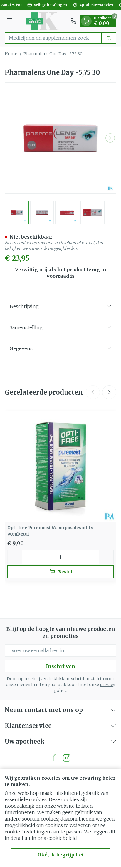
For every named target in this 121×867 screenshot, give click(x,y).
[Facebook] (54, 758)
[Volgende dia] (109, 392)
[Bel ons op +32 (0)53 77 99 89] (73, 21)
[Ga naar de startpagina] (42, 21)
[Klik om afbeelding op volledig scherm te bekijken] (60, 138)
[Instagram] (66, 758)
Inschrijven (60, 666)
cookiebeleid (62, 838)
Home (11, 53)
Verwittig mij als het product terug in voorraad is (60, 273)
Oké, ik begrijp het (61, 855)
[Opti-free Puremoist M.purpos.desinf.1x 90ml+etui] (60, 466)
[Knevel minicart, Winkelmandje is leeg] (86, 21)
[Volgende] (110, 138)
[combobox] (53, 38)
